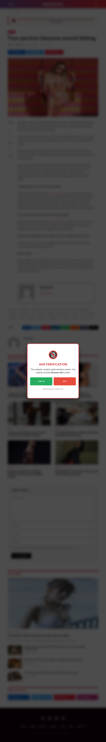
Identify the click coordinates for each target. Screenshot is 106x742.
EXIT (65, 381)
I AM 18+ (41, 381)
